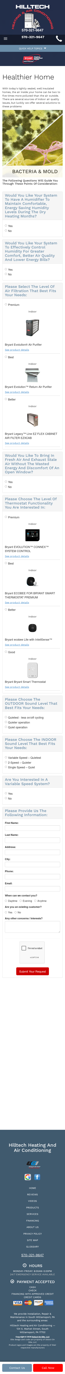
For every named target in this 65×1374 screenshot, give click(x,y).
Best (11, 357)
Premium (13, 305)
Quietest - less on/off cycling (26, 717)
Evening (27, 901)
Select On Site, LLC (41, 1337)
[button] (32, 971)
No (10, 231)
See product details (17, 349)
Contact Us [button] (17, 1367)
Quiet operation (17, 727)
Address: (10, 847)
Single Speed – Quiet (21, 767)
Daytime (12, 901)
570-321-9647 (32, 1255)
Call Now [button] (48, 1367)
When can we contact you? (21, 895)
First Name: (12, 823)
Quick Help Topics (31, 48)
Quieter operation (19, 722)
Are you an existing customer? (23, 907)
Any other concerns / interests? (24, 918)
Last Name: (11, 835)
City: (7, 859)
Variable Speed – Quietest (24, 758)
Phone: (9, 871)
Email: (8, 883)
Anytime (42, 901)
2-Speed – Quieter (19, 762)
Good (11, 652)
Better (12, 399)
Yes (10, 226)
